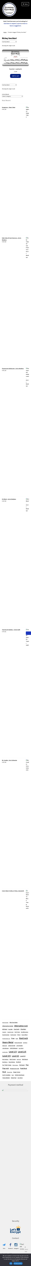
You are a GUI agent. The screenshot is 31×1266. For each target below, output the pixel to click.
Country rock (10, 1032)
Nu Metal (18, 1062)
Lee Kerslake (5, 1052)
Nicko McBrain (12, 1062)
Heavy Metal (7, 1042)
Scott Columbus (6, 1075)
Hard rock (23, 1038)
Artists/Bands (5, 94)
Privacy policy (18, 1263)
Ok (11, 1263)
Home (5, 32)
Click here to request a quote (12, 23)
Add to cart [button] (15, 76)
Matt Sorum (13, 1059)
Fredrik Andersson (6, 1038)
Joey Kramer (19, 1045)
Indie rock (4, 1045)
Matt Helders (5, 1059)
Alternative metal (7, 1026)
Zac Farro (20, 1078)
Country (4, 1032)
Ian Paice (25, 1042)
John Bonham (5, 1048)
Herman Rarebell (18, 1042)
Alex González (5, 1022)
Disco (18, 1034)
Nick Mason (25, 1059)
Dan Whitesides (24, 1032)
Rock (4, 1072)
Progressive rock (14, 1068)
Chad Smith (16, 1029)
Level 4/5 (15, 1056)
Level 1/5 (13, 1051)
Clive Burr (23, 1029)
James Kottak (11, 1045)
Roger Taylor (16, 1072)
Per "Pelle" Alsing (6, 1065)
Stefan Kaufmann (19, 1075)
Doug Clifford (24, 1034)
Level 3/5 (6, 1056)
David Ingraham (5, 1034)
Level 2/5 (22, 1051)
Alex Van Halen (13, 1022)
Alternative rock (21, 1026)
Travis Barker (6, 1078)
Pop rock (5, 1068)
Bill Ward (4, 1029)
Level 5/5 (22, 1056)
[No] (29, 1260)
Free (12, 1038)
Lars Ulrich (21, 1048)
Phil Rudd (22, 1065)
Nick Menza (4, 1062)
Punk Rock (23, 1068)
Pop (27, 1065)
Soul (13, 1075)
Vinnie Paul (13, 1077)
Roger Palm (9, 1072)
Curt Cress (17, 1032)
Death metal (13, 1034)
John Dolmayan (13, 1048)
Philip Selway (15, 1065)
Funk (17, 1038)
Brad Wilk (10, 1029)
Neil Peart (19, 1059)
